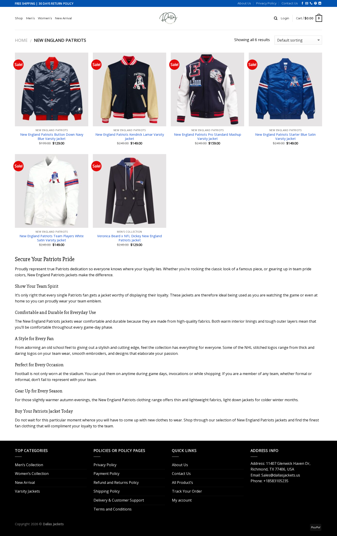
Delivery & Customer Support (119, 500)
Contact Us (290, 3)
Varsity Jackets (27, 491)
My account (182, 500)
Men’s (30, 18)
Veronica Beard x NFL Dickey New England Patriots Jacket (129, 238)
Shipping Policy (107, 491)
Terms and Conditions (113, 509)
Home (21, 40)
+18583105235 (275, 480)
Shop (19, 18)
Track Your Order (187, 491)
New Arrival (63, 18)
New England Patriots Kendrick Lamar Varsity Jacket (129, 137)
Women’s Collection (32, 473)
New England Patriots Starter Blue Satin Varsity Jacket (285, 137)
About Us (244, 3)
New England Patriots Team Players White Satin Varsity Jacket (51, 238)
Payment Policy (106, 473)
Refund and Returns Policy (116, 482)
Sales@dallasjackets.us (280, 475)
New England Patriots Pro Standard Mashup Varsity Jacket (207, 137)
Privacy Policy (266, 3)
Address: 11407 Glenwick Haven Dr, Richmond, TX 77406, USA (280, 466)
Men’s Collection (29, 464)
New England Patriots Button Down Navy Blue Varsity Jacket (51, 137)
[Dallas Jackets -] (168, 18)
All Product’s (182, 482)
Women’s (45, 18)
